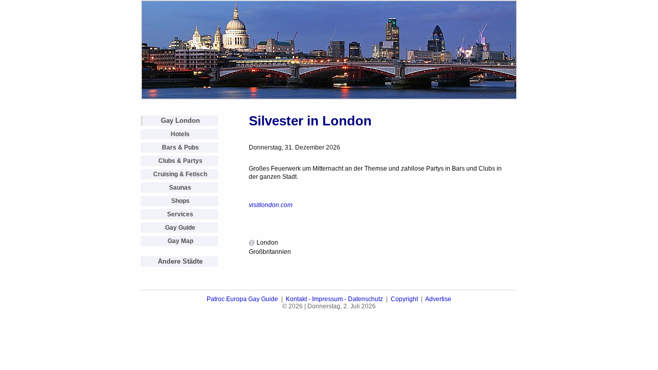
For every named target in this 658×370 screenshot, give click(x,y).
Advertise (438, 299)
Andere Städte (180, 261)
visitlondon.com (271, 205)
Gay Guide (180, 227)
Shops (180, 201)
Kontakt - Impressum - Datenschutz (334, 299)
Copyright (404, 299)
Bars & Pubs (180, 147)
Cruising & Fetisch (180, 174)
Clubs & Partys (180, 160)
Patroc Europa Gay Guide (242, 299)
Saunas (180, 187)
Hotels (180, 134)
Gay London (180, 120)
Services (180, 214)
